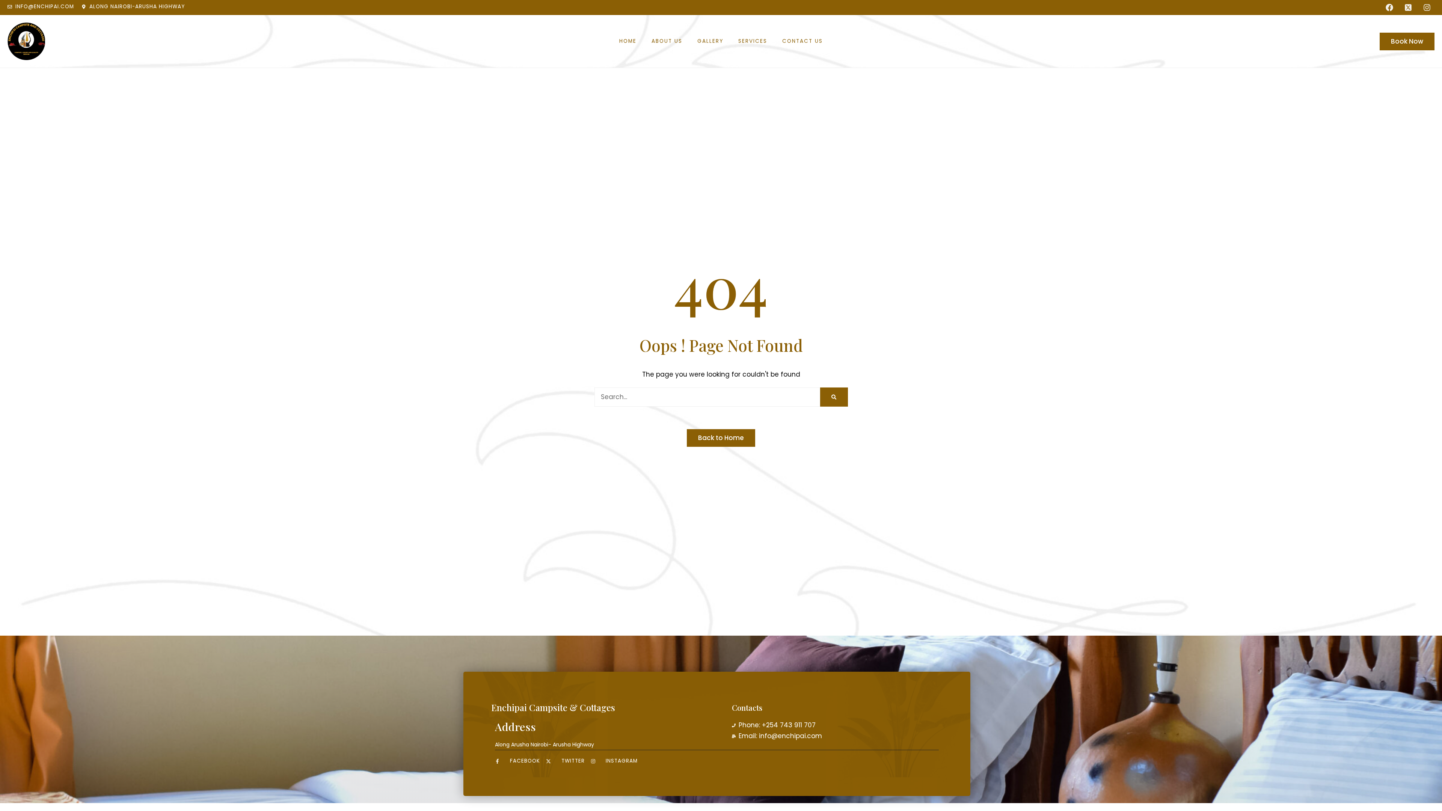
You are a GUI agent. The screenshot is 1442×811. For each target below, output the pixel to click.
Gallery (710, 41)
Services (752, 41)
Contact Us (802, 41)
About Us (667, 41)
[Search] (834, 397)
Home (628, 41)
